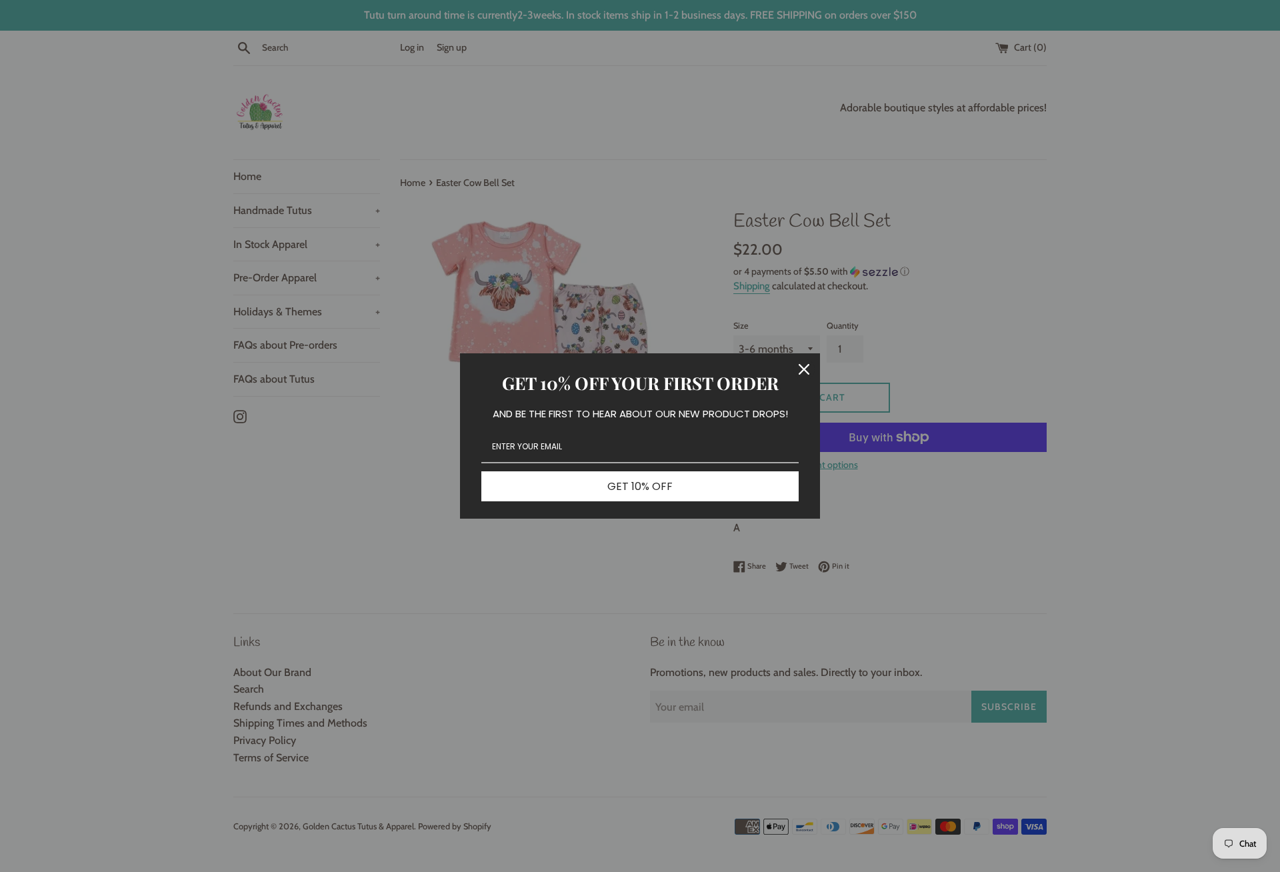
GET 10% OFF (640, 486)
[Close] (804, 369)
